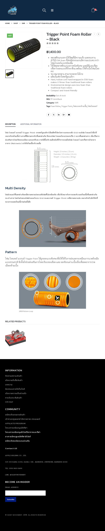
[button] (44, 10)
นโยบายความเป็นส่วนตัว (15, 393)
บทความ (8, 384)
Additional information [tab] (30, 124)
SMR (56, 102)
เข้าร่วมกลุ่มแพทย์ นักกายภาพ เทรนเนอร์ (22, 419)
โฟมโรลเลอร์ (92, 106)
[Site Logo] (12, 10)
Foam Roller (55, 106)
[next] (98, 34)
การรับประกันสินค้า (13, 397)
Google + (64, 115)
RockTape (11, 334)
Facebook (48, 115)
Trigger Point (66, 106)
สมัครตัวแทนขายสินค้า (15, 414)
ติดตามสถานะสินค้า (13, 376)
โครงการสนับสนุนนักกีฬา (16, 427)
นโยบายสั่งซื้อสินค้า (14, 380)
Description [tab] (10, 124)
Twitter (53, 115)
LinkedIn (59, 115)
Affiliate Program (15, 423)
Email (69, 115)
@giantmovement (18, 475)
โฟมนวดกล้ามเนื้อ (80, 106)
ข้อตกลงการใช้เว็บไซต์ (15, 389)
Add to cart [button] (21, 347)
